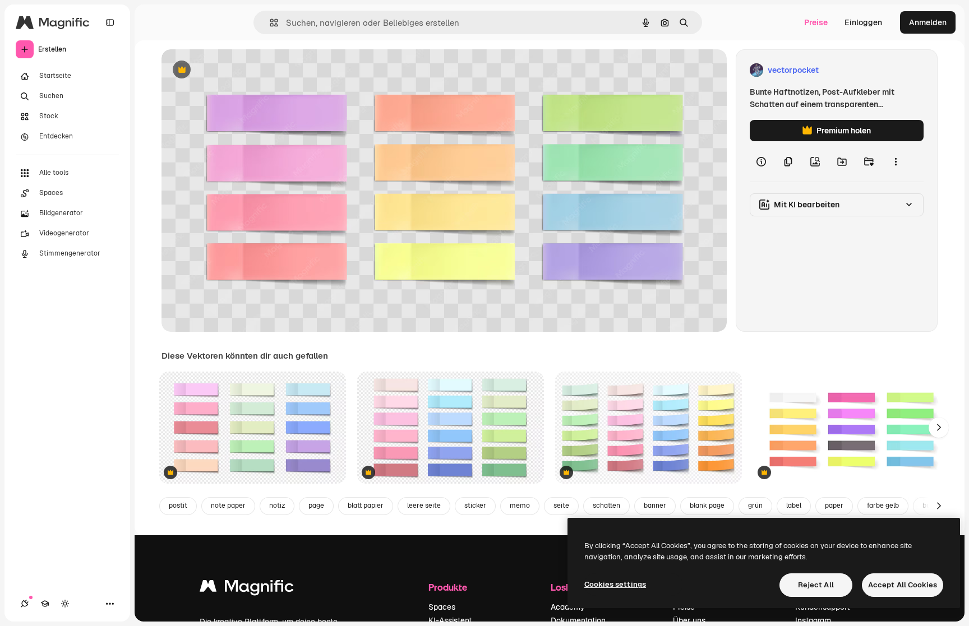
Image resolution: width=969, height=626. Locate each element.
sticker (475, 505)
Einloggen (863, 22)
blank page (707, 505)
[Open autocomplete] (269, 22)
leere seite (424, 505)
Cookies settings (615, 584)
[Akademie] (45, 604)
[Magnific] (247, 588)
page (316, 505)
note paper (228, 505)
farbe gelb (883, 505)
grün (755, 505)
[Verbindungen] (25, 604)
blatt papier (366, 505)
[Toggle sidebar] (110, 22)
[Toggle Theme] (65, 604)
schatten (606, 505)
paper (834, 505)
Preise (816, 22)
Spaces (441, 607)
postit (178, 505)
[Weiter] (939, 428)
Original (233, 70)
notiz (277, 505)
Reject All (816, 585)
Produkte (447, 587)
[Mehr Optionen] (895, 161)
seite (561, 505)
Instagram (813, 620)
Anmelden (928, 22)
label (793, 505)
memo (520, 505)
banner (655, 505)
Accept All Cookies (902, 585)
